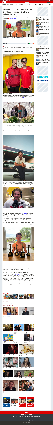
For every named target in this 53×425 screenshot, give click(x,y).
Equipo (30, 420)
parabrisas (30, 398)
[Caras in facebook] (37, 4)
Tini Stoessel (8, 4)
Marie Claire (22, 416)
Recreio (37, 418)
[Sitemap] (31, 414)
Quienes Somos (18, 420)
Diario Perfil (15, 416)
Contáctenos (23, 420)
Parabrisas (31, 416)
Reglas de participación (35, 420)
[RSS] (29, 414)
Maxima (40, 418)
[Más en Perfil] (7, 396)
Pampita (25, 4)
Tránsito (40, 420)
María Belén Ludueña (21, 4)
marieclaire (14, 398)
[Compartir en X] (28, 43)
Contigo (20, 418)
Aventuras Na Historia (24, 418)
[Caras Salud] (42, 77)
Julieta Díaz (16, 4)
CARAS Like (27, 2)
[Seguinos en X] (39, 4)
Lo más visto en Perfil (40, 46)
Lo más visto (38, 17)
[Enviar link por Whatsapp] (29, 43)
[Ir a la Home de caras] (4, 2)
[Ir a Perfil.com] (49, 0)
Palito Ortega (4, 4)
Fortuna (25, 416)
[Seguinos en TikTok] (40, 4)
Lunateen (35, 416)
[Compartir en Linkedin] (31, 43)
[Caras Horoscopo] (42, 81)
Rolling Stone (30, 418)
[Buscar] (49, 4)
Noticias (18, 416)
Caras (17, 418)
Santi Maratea (7, 46)
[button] (18, 29)
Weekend (28, 416)
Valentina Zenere (12, 4)
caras (22, 398)
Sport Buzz (33, 418)
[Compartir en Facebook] (26, 43)
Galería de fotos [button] (12, 18)
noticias (6, 398)
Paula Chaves (28, 4)
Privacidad (26, 420)
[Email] (33, 43)
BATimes (38, 416)
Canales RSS (13, 420)
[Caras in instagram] (35, 4)
